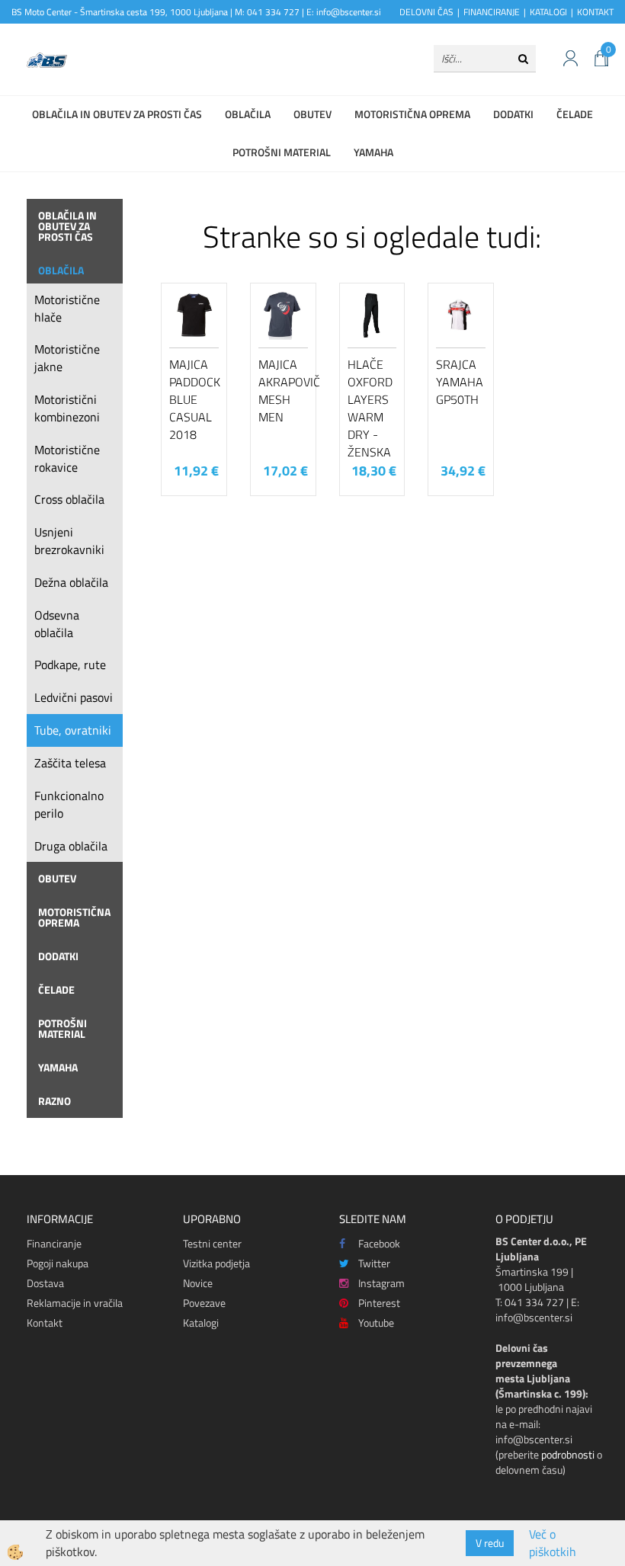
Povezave (204, 1303)
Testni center (212, 1243)
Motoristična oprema (412, 114)
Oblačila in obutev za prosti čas (117, 114)
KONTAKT (595, 12)
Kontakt (44, 1323)
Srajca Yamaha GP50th (459, 381)
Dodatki (513, 114)
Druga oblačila (70, 846)
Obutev (312, 114)
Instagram (381, 1283)
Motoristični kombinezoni (67, 408)
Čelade (574, 114)
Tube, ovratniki (72, 730)
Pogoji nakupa (57, 1263)
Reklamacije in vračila (75, 1303)
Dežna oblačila (71, 582)
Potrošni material (281, 152)
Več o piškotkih (552, 1543)
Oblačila (248, 114)
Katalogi (201, 1323)
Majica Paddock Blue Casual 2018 (194, 399)
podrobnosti (568, 1454)
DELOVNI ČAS (426, 12)
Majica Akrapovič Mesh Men (283, 390)
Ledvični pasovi (73, 697)
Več (194, 361)
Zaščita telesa (70, 763)
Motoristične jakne (67, 358)
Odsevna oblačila (56, 624)
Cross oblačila (69, 499)
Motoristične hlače (67, 308)
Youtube (376, 1323)
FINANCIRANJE (491, 12)
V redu (490, 1543)
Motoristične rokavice (67, 458)
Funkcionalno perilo (69, 804)
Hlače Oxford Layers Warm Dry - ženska (370, 407)
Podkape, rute (70, 664)
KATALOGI (548, 12)
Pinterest (379, 1303)
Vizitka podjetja (216, 1263)
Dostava (45, 1283)
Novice (198, 1283)
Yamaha (373, 152)
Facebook (379, 1243)
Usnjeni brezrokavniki (69, 541)
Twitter (374, 1263)
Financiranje (54, 1243)
